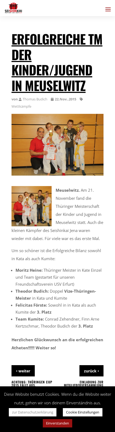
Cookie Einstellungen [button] (82, 412)
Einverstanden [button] (57, 423)
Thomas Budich (35, 99)
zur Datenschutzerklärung (32, 412)
